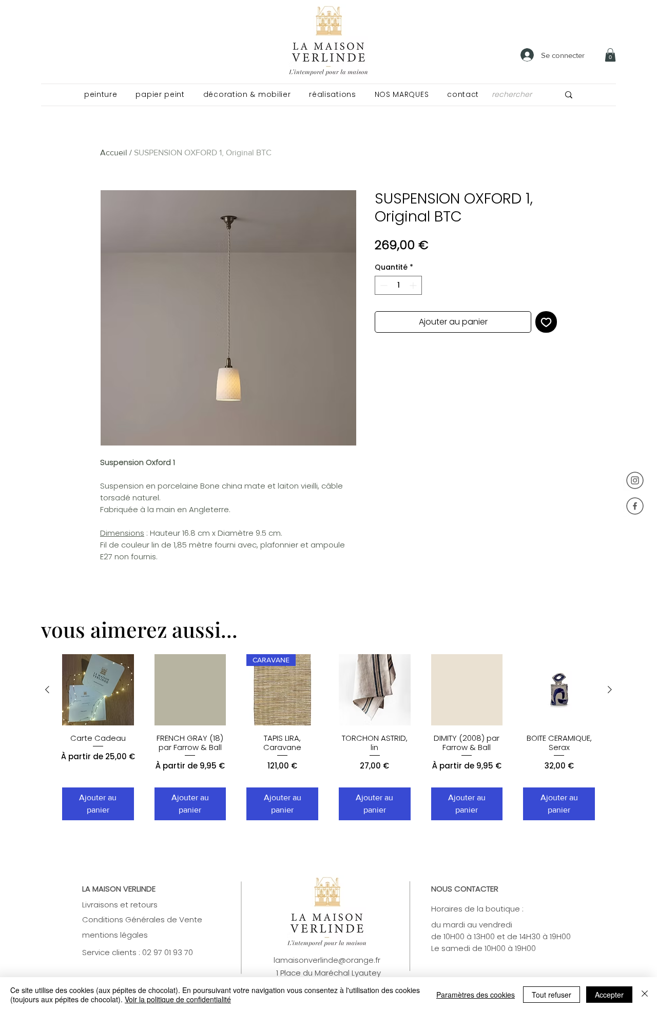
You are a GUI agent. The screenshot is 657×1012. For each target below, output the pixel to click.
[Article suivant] (610, 689)
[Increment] (414, 285)
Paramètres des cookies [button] (475, 994)
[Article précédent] (47, 689)
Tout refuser (551, 994)
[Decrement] (382, 285)
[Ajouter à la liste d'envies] (546, 322)
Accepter (609, 994)
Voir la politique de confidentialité (178, 999)
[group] (328, 737)
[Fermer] (645, 994)
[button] (100, 94)
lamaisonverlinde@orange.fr (327, 960)
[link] (610, 55)
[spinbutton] (398, 285)
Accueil (113, 152)
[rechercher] (568, 95)
